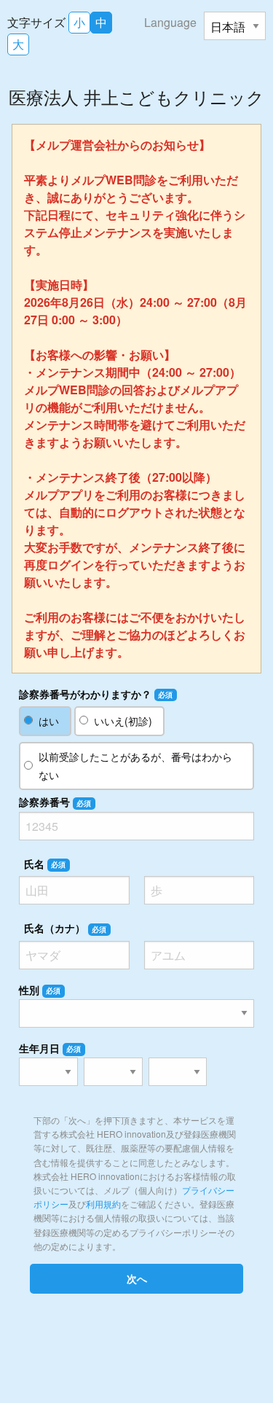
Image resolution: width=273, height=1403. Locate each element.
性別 (40, 989)
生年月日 (50, 1048)
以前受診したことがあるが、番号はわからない (135, 765)
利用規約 (103, 1203)
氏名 (45, 863)
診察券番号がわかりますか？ (96, 694)
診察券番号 (55, 801)
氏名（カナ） (65, 928)
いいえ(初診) (123, 721)
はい (49, 721)
